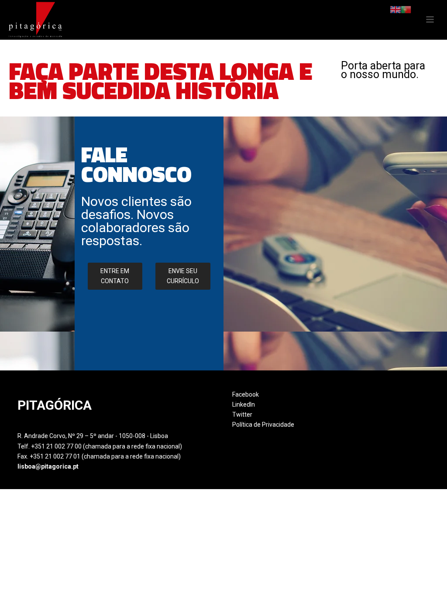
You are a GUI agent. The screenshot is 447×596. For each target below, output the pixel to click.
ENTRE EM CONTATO (114, 275)
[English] (395, 9)
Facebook (245, 394)
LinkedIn (243, 404)
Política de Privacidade (263, 424)
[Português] (406, 9)
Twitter (242, 414)
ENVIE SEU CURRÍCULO (183, 275)
